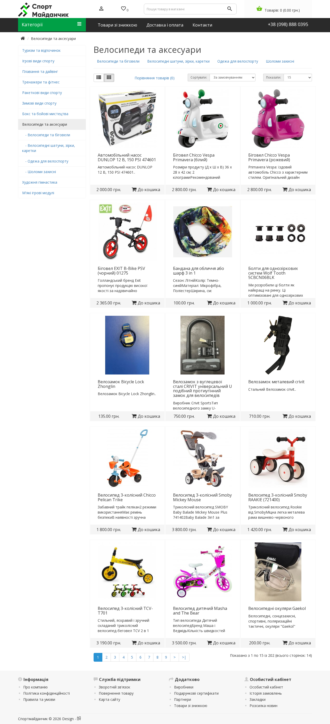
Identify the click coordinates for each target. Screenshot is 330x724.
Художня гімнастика (39, 182)
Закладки (258, 699)
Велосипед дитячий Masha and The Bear (200, 611)
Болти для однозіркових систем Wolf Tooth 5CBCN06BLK (273, 273)
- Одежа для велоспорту (45, 161)
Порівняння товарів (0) (155, 77)
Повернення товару (116, 693)
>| (184, 657)
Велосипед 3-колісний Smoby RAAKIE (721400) (277, 497)
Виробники (183, 687)
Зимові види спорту (39, 103)
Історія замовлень (266, 693)
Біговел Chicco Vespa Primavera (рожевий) (269, 157)
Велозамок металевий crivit (276, 382)
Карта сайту (109, 699)
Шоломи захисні (280, 61)
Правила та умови (39, 699)
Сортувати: (199, 77)
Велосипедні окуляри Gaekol (277, 608)
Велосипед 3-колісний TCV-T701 (125, 611)
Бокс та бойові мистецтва (45, 113)
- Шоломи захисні (39, 171)
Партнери (182, 699)
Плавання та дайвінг (40, 71)
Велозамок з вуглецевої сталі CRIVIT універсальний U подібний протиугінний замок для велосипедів (202, 388)
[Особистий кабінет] (101, 9)
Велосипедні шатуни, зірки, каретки (178, 61)
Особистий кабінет (266, 687)
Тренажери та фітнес (41, 82)
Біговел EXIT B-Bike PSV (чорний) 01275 (121, 271)
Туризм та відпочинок (41, 50)
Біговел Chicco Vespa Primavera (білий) (193, 157)
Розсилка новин (263, 705)
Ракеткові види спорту (42, 92)
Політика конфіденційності (46, 693)
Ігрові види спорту (38, 60)
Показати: (273, 77)
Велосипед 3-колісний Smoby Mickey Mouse (202, 497)
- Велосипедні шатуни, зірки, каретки (48, 148)
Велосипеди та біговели (118, 61)
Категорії (32, 24)
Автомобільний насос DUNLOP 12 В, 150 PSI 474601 (127, 157)
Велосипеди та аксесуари (53, 38)
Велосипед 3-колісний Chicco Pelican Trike (127, 497)
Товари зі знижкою (190, 705)
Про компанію (35, 687)
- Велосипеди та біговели (46, 134)
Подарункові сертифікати (196, 693)
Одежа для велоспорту (237, 61)
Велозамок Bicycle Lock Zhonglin (121, 384)
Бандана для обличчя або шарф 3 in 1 (198, 271)
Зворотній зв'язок (114, 687)
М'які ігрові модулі (38, 192)
